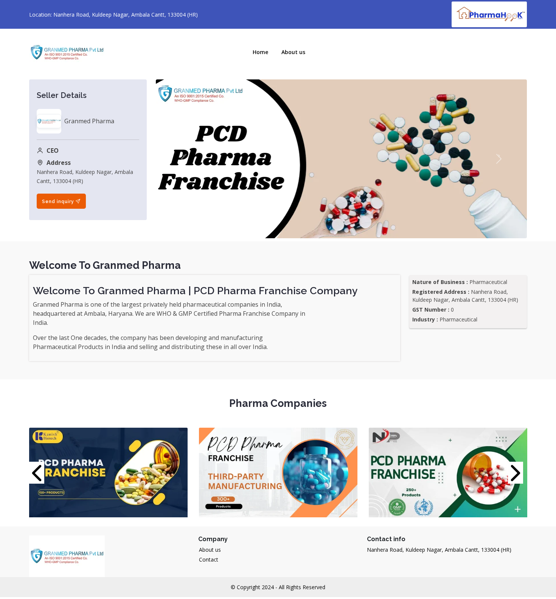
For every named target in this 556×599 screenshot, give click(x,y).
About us (210, 549)
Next (517, 473)
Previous (38, 473)
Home (260, 52)
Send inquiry (59, 201)
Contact (208, 559)
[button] (183, 158)
